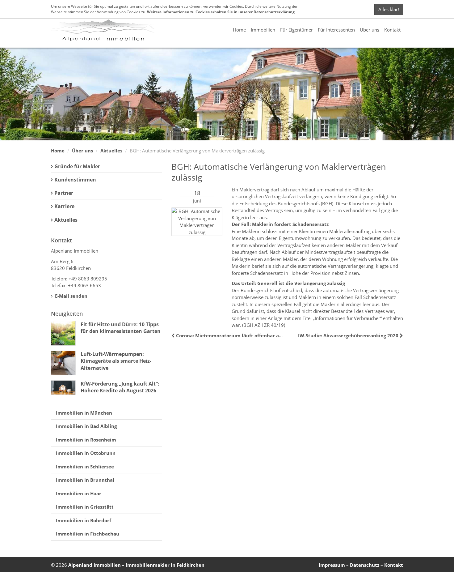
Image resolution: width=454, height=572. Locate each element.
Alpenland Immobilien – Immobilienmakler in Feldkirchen (136, 565)
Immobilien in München (84, 413)
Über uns (369, 30)
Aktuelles (111, 150)
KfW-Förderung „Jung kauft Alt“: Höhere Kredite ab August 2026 (120, 387)
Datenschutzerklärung (274, 12)
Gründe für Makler (77, 166)
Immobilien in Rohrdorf (83, 520)
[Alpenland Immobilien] (102, 30)
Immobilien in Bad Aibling (86, 426)
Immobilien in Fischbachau (87, 534)
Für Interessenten (336, 30)
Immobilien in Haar (78, 493)
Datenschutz (364, 565)
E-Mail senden (70, 296)
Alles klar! (388, 9)
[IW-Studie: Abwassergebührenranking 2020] (400, 335)
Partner (63, 193)
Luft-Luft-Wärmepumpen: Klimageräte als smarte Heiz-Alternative (116, 361)
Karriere (64, 206)
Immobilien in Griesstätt (85, 507)
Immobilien (263, 30)
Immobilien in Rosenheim (86, 440)
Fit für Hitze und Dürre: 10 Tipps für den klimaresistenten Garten (121, 328)
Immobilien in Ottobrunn (86, 453)
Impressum (332, 565)
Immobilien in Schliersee (85, 466)
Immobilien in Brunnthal (85, 480)
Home (239, 30)
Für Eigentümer (296, 30)
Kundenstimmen (75, 179)
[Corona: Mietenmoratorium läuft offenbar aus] (173, 335)
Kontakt (392, 30)
